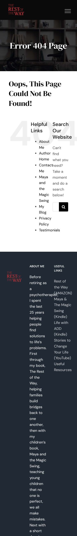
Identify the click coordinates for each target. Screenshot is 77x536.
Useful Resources (63, 366)
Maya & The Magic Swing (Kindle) (62, 308)
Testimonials (49, 230)
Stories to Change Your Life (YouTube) (62, 349)
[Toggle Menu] (68, 11)
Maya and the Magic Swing (44, 189)
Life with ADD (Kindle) (61, 328)
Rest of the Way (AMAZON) (63, 287)
